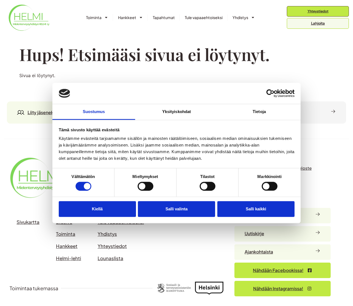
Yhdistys (240, 17)
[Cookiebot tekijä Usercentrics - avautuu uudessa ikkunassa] (270, 93)
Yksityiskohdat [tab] (176, 111)
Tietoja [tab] (259, 111)
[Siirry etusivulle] (29, 17)
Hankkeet (127, 17)
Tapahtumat (164, 17)
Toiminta (93, 17)
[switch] (145, 186)
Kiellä (97, 208)
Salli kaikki (256, 208)
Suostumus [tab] (94, 111)
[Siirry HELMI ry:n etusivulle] (41, 177)
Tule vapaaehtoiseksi (204, 17)
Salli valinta (176, 208)
